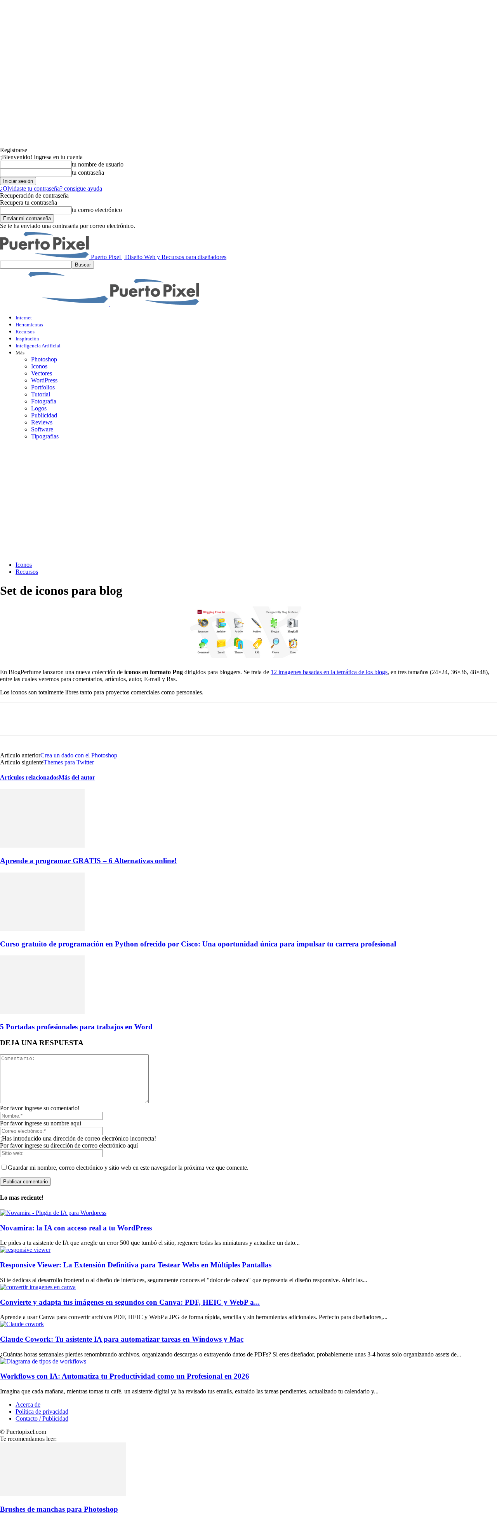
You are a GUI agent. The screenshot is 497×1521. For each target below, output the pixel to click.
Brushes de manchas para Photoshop (59, 1509)
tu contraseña (88, 172)
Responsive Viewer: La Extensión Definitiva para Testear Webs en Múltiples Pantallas (135, 1265)
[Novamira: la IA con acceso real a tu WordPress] (53, 1212)
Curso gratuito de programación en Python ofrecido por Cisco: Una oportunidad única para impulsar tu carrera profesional (198, 944)
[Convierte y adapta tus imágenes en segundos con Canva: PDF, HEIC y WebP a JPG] (38, 1287)
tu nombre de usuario (97, 164)
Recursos (25, 332)
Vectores (41, 373)
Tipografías (45, 436)
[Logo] (55, 304)
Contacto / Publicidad (42, 1418)
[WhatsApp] (96, 719)
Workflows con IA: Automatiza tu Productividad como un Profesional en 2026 (124, 1376)
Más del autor (77, 777)
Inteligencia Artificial (38, 346)
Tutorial (40, 394)
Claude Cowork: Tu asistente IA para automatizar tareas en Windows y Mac (121, 1339)
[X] (41, 719)
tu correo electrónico (97, 210)
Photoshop (44, 359)
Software (42, 429)
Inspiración (27, 339)
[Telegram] (124, 719)
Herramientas (29, 325)
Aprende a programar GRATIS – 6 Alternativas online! (88, 861)
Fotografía (43, 401)
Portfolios (43, 387)
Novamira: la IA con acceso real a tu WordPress (76, 1228)
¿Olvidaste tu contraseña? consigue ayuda (51, 188)
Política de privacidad (42, 1411)
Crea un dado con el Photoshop (78, 755)
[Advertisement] (248, 500)
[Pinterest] (69, 719)
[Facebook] (13, 719)
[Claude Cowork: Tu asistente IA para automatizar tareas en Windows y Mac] (22, 1324)
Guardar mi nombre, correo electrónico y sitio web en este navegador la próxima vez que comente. (128, 1167)
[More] (152, 719)
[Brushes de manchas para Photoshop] (63, 1494)
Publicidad (44, 415)
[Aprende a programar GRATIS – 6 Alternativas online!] (42, 845)
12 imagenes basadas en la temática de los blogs (329, 672)
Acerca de (28, 1404)
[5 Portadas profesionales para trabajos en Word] (42, 1011)
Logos (39, 408)
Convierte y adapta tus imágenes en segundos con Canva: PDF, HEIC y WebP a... (130, 1302)
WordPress (44, 380)
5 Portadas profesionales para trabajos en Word (76, 1027)
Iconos (39, 366)
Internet (24, 318)
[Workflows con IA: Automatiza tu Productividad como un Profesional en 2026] (43, 1361)
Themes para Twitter (68, 762)
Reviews (41, 422)
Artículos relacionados (29, 777)
